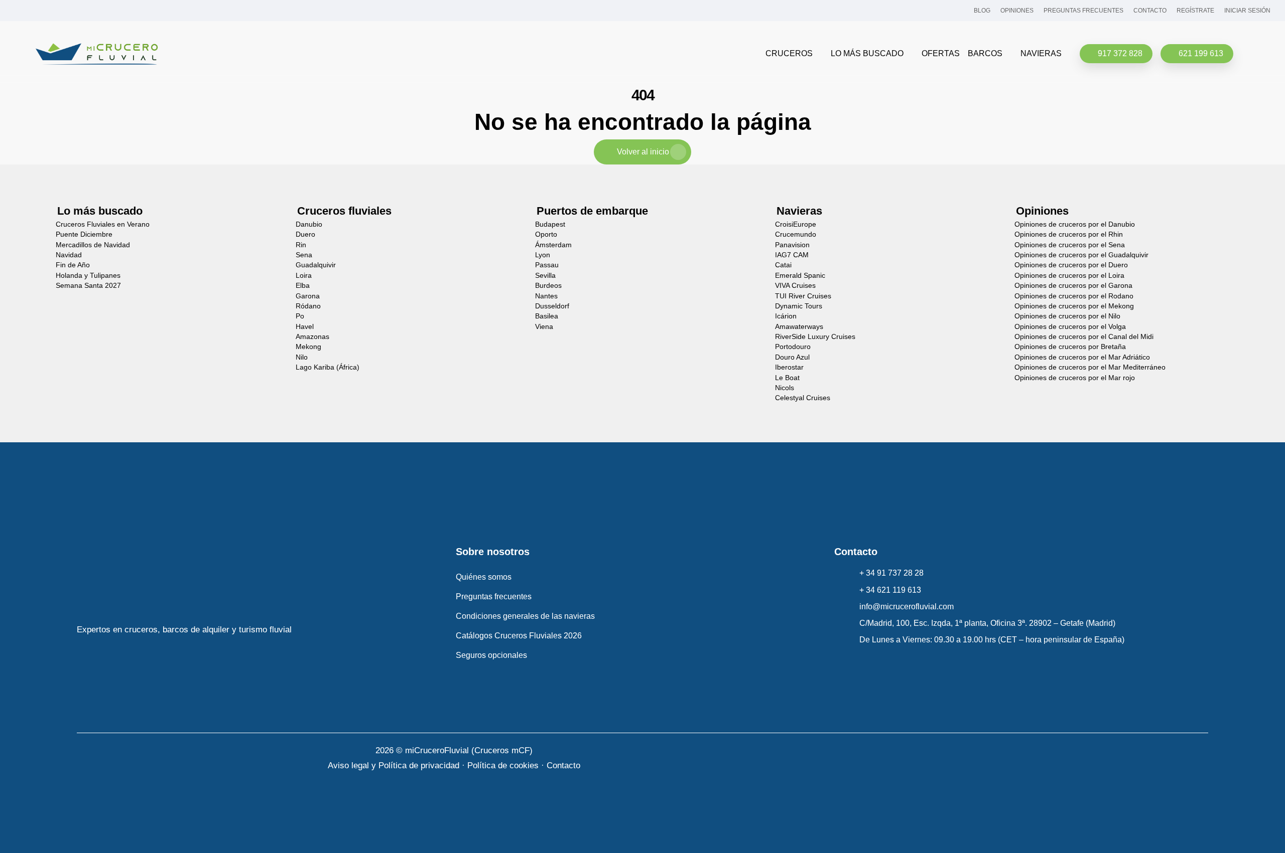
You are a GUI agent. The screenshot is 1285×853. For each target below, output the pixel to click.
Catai (783, 265)
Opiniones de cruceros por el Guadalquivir (1081, 255)
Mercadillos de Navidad (93, 245)
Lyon (542, 255)
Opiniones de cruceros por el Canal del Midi (1083, 336)
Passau (547, 265)
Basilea (546, 316)
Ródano (308, 306)
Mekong (308, 347)
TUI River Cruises (803, 296)
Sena (304, 255)
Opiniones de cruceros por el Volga (1070, 326)
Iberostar (789, 367)
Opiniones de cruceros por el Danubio (1074, 224)
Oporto (546, 234)
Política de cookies (503, 765)
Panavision (792, 245)
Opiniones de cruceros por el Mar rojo (1074, 378)
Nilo (302, 357)
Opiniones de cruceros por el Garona (1073, 285)
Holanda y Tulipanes (88, 275)
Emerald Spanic (800, 275)
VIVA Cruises (795, 285)
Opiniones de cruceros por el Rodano (1073, 296)
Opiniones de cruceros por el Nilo (1067, 316)
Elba (303, 285)
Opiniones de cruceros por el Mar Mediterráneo (1090, 367)
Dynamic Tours (798, 306)
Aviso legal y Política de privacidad (393, 765)
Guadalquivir (316, 265)
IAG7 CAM (792, 255)
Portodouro (793, 347)
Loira (304, 275)
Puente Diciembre (84, 234)
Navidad (69, 255)
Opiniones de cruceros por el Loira (1069, 275)
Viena (544, 326)
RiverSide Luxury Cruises (815, 336)
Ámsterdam (553, 245)
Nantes (546, 296)
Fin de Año (73, 265)
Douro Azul (792, 357)
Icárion (786, 316)
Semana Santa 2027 (88, 285)
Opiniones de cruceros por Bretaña (1070, 347)
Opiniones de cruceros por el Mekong (1074, 306)
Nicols (784, 388)
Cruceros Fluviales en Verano (103, 224)
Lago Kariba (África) (327, 367)
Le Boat (787, 378)
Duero (305, 234)
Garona (308, 296)
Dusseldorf (552, 306)
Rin (301, 245)
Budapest (550, 224)
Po (300, 316)
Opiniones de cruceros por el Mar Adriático (1082, 357)
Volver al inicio (643, 151)
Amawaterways (799, 326)
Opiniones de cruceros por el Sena (1069, 245)
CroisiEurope (795, 224)
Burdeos (548, 285)
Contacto (563, 765)
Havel (305, 326)
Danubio (309, 224)
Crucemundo (795, 234)
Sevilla (545, 275)
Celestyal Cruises (802, 398)
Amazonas (312, 336)
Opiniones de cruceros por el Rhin (1068, 234)
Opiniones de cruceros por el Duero (1071, 265)
